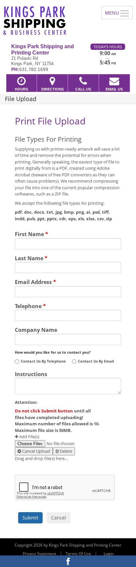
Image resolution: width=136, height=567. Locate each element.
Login (109, 553)
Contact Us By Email (96, 361)
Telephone (30, 305)
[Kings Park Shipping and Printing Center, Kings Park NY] (47, 19)
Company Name (36, 329)
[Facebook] (68, 561)
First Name (31, 233)
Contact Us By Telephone (43, 361)
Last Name (31, 258)
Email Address (35, 281)
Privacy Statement (39, 553)
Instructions (31, 373)
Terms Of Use (78, 553)
